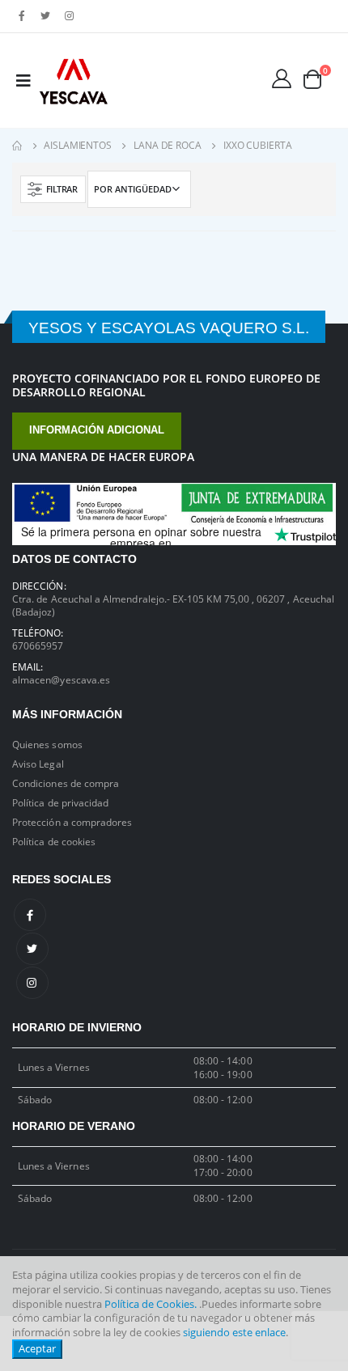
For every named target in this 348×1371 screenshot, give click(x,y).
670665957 (38, 645)
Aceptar (37, 1349)
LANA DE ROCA (168, 145)
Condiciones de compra (65, 782)
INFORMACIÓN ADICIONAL (96, 430)
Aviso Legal (38, 763)
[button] (318, 79)
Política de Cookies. (150, 1304)
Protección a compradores (72, 821)
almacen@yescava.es (61, 679)
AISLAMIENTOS (78, 145)
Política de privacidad (60, 802)
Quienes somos (47, 744)
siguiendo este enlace (234, 1332)
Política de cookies (53, 841)
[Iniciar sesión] (281, 78)
